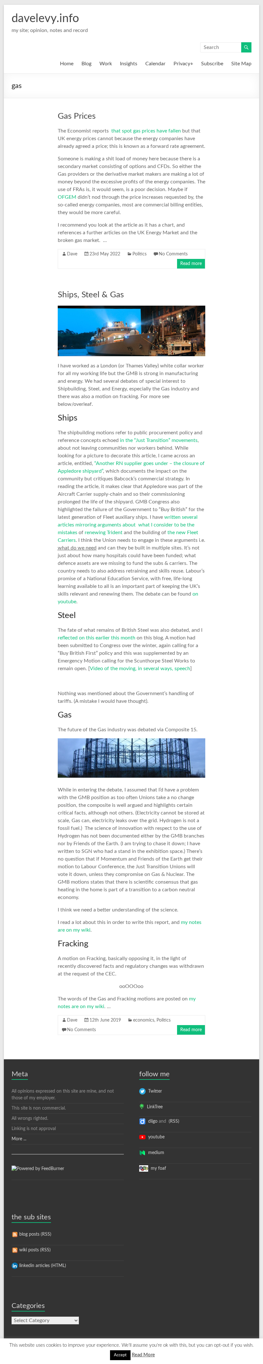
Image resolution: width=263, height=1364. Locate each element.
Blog (86, 63)
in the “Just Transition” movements (159, 440)
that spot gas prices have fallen (146, 130)
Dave (72, 254)
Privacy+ (183, 63)
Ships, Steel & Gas (91, 295)
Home (66, 63)
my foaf (157, 1168)
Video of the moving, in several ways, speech (140, 668)
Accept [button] (120, 1355)
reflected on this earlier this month (96, 637)
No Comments (173, 254)
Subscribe (212, 63)
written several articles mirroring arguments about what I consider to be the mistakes (128, 525)
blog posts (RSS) (34, 1234)
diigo (151, 1121)
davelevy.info (45, 18)
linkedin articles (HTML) (42, 1266)
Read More (143, 1354)
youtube (155, 1137)
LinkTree (153, 1107)
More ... (19, 1139)
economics (143, 1020)
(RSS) (173, 1121)
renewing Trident (104, 532)
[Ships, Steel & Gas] (131, 308)
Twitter (154, 1091)
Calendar (155, 63)
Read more (191, 263)
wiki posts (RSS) (34, 1250)
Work (105, 63)
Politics (139, 254)
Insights (128, 63)
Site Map (241, 63)
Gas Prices (77, 116)
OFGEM (68, 197)
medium (155, 1153)
